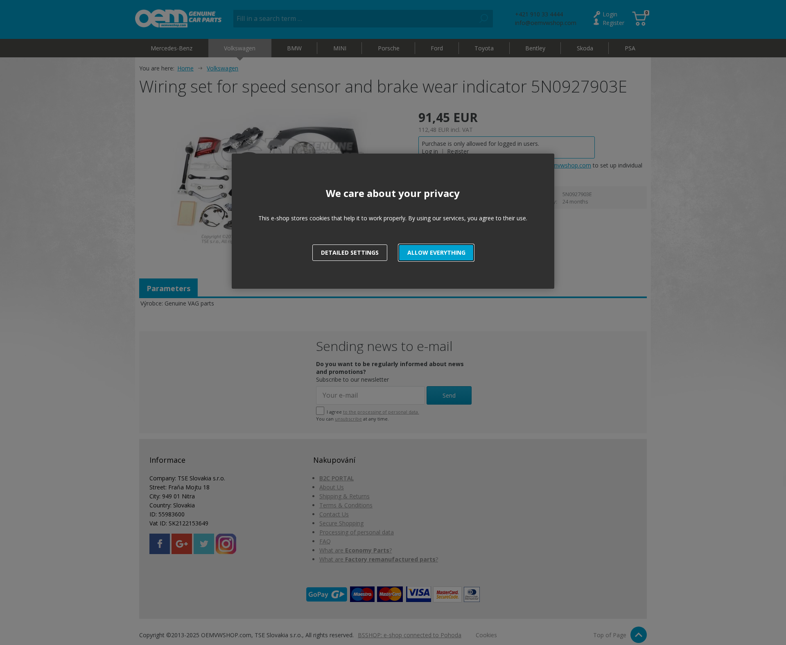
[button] (436, 252)
